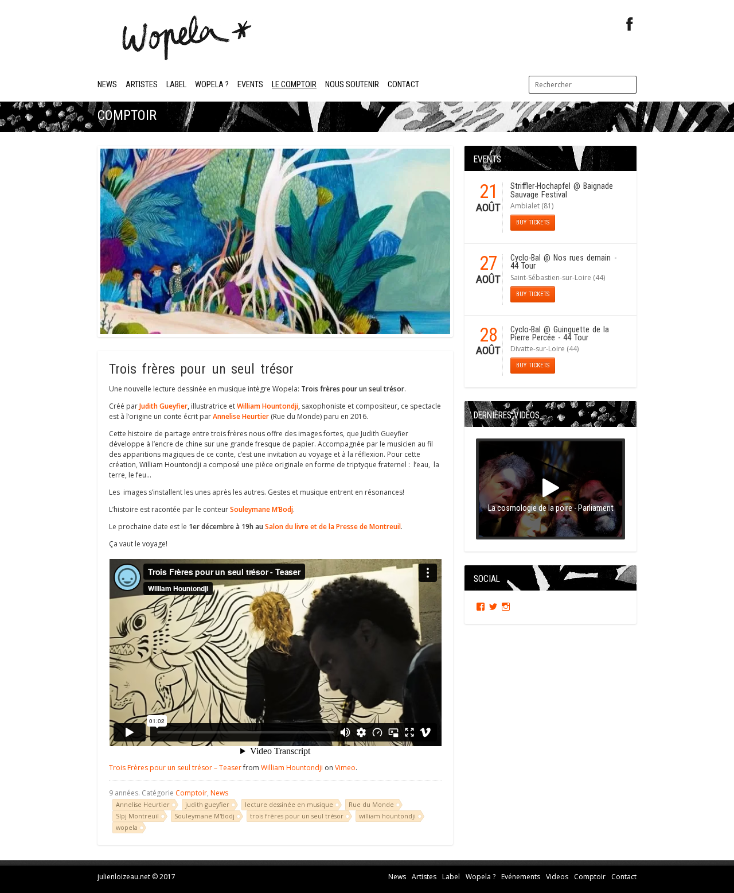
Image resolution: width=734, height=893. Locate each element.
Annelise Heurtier (143, 804)
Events (250, 85)
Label (176, 85)
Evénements (520, 877)
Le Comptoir (294, 85)
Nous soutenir (352, 85)
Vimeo (345, 767)
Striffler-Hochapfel (540, 186)
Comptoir (191, 793)
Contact (403, 85)
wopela (127, 827)
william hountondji (387, 816)
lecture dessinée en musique (289, 804)
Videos (557, 877)
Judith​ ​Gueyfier (163, 406)
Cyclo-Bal (525, 258)
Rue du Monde (371, 804)
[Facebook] (630, 24)
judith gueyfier (207, 804)
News (107, 85)
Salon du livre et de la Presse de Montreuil (333, 526)
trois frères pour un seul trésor (296, 816)
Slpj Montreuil (137, 816)
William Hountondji (292, 767)
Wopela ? (212, 85)
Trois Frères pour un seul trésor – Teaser (175, 767)
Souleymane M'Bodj (204, 816)
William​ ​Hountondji (267, 406)
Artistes (142, 85)
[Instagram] (505, 606)
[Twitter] (493, 606)
